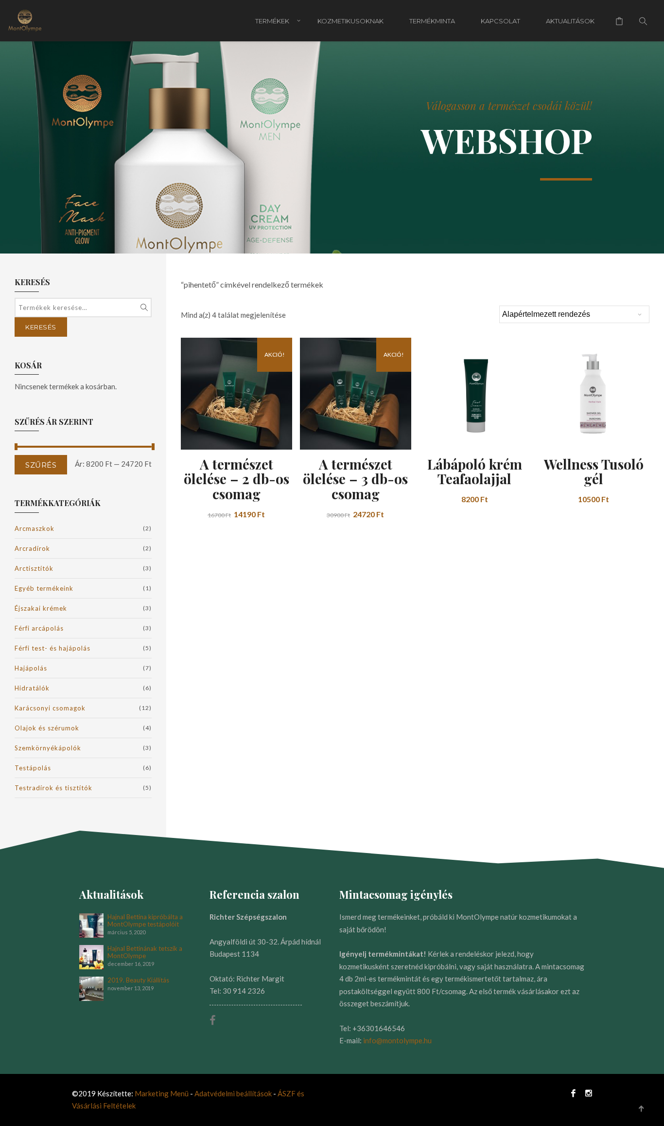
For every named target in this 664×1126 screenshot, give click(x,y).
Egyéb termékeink (44, 588)
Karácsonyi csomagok (50, 708)
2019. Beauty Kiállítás (138, 980)
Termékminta (432, 21)
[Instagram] (586, 1093)
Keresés (40, 327)
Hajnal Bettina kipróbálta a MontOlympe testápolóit (145, 920)
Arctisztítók (34, 568)
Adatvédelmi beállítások (233, 1093)
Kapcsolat (500, 21)
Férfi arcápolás (39, 628)
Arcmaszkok (34, 528)
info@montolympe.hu (397, 1040)
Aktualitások (570, 21)
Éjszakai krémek (41, 608)
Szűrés (40, 465)
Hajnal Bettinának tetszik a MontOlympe (144, 952)
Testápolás (33, 768)
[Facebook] (573, 1093)
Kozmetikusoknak (350, 21)
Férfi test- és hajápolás (52, 648)
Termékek (272, 21)
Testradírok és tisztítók (53, 788)
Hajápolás (31, 668)
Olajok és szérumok (47, 728)
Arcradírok (32, 548)
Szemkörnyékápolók (48, 748)
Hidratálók (32, 688)
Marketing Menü (162, 1093)
